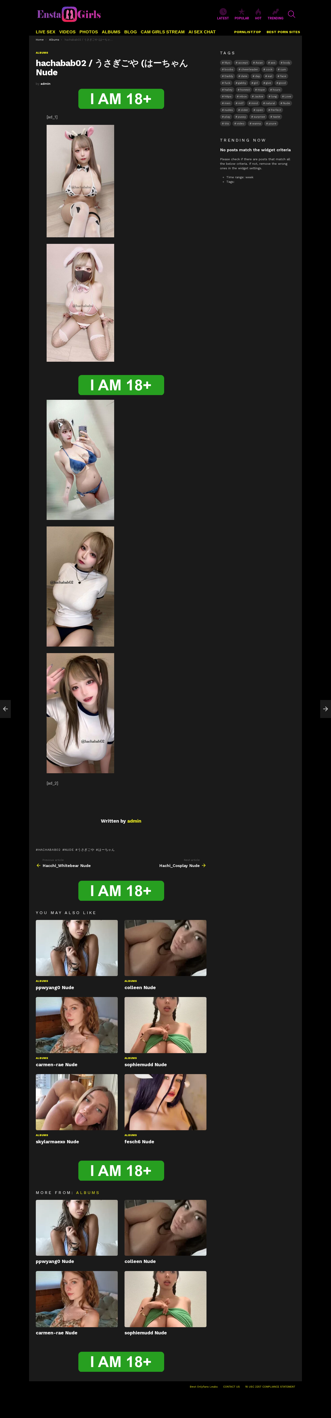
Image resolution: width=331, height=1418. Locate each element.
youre (272, 123)
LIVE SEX (45, 32)
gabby (242, 83)
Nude (69, 849)
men (227, 103)
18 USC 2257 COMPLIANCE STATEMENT (270, 1386)
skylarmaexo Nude (57, 1141)
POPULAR (242, 18)
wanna (256, 123)
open (259, 110)
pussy (242, 116)
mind (254, 103)
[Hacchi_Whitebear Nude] (5, 709)
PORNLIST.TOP (247, 32)
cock (269, 69)
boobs (228, 69)
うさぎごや (86, 849)
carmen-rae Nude (56, 1064)
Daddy (228, 76)
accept (243, 62)
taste (276, 116)
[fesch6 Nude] (165, 1102)
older (244, 110)
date (244, 76)
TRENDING (275, 18)
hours (276, 89)
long (274, 96)
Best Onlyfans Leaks (204, 1386)
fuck (227, 83)
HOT (258, 18)
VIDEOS (67, 32)
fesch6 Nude (139, 1141)
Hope (261, 89)
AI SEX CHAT (202, 32)
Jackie (258, 96)
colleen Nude (140, 987)
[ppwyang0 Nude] (77, 948)
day (257, 76)
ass (273, 62)
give (268, 83)
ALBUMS (111, 32)
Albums (42, 981)
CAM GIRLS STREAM (163, 32)
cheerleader (249, 69)
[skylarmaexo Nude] (77, 1102)
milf (240, 103)
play (227, 116)
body (286, 62)
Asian (259, 62)
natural (270, 103)
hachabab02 (49, 849)
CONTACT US (231, 1386)
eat (270, 76)
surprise (259, 116)
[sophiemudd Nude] (165, 1025)
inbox (243, 96)
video (240, 123)
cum (283, 69)
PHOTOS (88, 32)
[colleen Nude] (165, 948)
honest (245, 89)
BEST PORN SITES (283, 32)
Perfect (276, 110)
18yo (227, 62)
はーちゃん (106, 849)
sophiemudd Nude (146, 1064)
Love (288, 96)
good (282, 83)
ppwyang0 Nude (55, 987)
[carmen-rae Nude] (77, 1025)
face (283, 76)
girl (256, 83)
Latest (223, 18)
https (227, 96)
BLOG (130, 32)
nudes (228, 110)
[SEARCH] (291, 14)
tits (226, 123)
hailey (228, 89)
